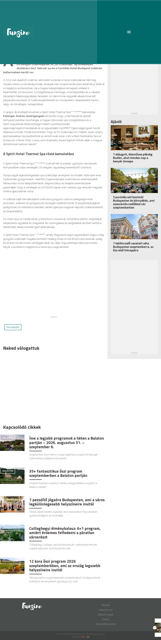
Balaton (7, 437)
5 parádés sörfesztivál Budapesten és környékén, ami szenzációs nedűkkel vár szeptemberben (134, 202)
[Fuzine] (80, 32)
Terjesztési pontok (106, 624)
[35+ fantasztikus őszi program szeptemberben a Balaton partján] (12, 475)
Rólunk (106, 605)
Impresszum (105, 610)
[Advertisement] (52, 387)
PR (88, 637)
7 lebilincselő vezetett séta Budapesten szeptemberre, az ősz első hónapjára (133, 247)
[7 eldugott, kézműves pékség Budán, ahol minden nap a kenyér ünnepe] (134, 141)
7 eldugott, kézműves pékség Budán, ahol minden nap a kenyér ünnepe (132, 158)
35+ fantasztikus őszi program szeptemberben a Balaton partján (58, 473)
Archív (105, 619)
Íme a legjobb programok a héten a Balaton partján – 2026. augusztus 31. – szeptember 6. (66, 442)
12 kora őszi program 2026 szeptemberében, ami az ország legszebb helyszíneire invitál (64, 565)
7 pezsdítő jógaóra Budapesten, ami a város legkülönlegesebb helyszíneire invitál (67, 502)
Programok (10, 561)
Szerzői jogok (105, 614)
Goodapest (12, 327)
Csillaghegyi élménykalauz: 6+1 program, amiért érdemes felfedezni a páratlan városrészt (65, 532)
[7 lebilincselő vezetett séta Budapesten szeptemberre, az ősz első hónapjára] (134, 230)
